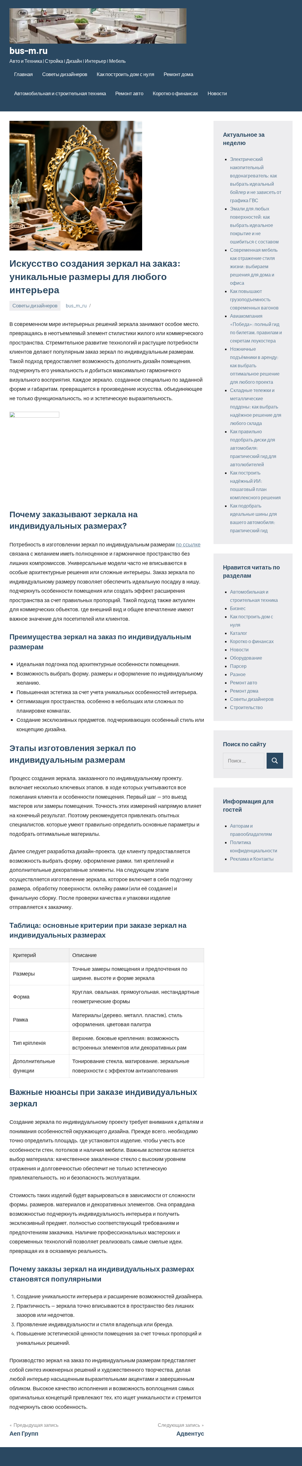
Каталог (238, 633)
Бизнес (238, 608)
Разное (238, 674)
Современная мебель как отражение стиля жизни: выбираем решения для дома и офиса (254, 266)
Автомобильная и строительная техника (60, 93)
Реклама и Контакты (252, 859)
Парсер (238, 666)
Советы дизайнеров (64, 74)
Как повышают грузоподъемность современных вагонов (254, 299)
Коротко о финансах (175, 93)
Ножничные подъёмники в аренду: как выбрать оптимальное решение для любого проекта (255, 365)
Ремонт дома (178, 74)
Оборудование (246, 657)
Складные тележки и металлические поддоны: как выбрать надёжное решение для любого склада (255, 406)
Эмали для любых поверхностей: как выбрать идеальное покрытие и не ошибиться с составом (254, 225)
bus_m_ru (76, 305)
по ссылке (188, 544)
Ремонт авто (129, 93)
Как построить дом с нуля (125, 74)
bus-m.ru (28, 50)
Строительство (246, 707)
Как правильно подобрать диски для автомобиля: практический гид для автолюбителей (253, 448)
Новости (217, 93)
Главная (23, 74)
